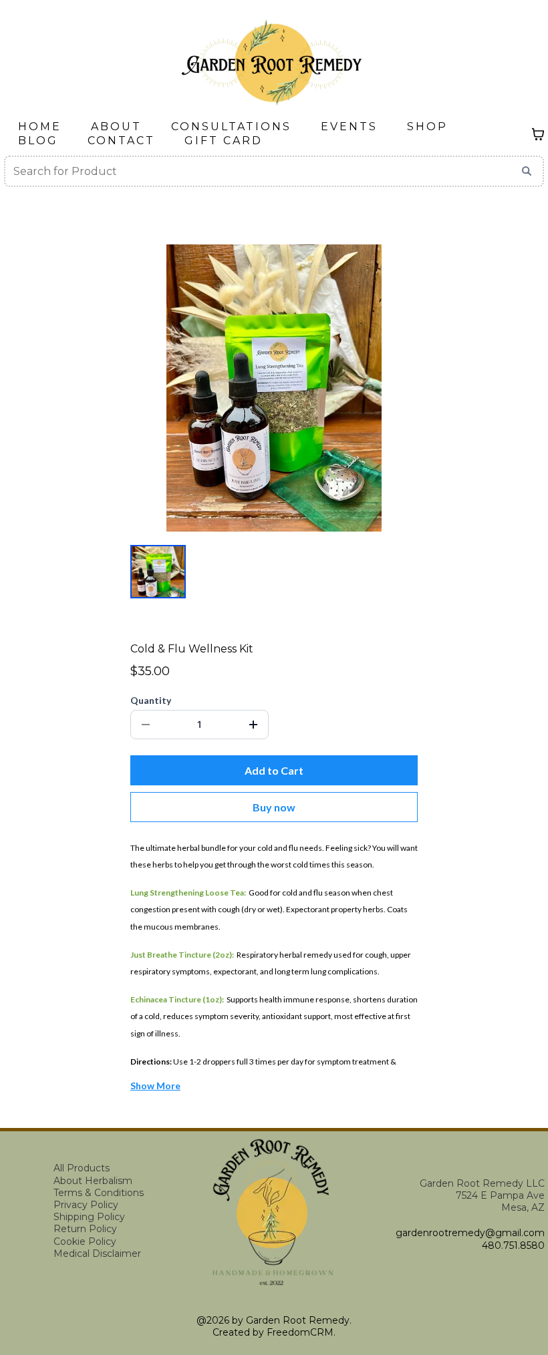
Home (39, 126)
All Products (81, 1168)
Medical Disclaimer (97, 1253)
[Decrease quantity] (145, 724)
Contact (121, 140)
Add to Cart (274, 770)
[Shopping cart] (538, 134)
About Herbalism (92, 1181)
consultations (231, 126)
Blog (38, 140)
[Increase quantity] (253, 724)
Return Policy (85, 1229)
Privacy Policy (85, 1205)
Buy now (274, 807)
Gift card (223, 140)
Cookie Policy (84, 1241)
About (116, 126)
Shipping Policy (89, 1217)
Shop (427, 126)
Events (349, 126)
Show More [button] (155, 1085)
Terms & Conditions (98, 1193)
